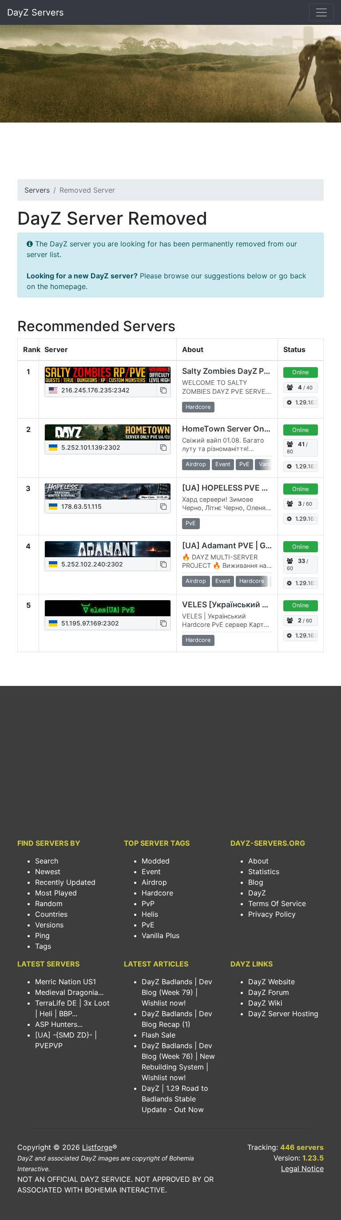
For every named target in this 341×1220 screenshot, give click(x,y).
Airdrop (154, 882)
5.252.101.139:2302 (89, 447)
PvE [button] (244, 464)
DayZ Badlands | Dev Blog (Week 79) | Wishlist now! (177, 992)
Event (151, 871)
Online (300, 372)
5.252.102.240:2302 (91, 564)
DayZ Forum (268, 992)
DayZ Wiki (265, 1002)
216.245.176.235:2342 (94, 390)
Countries (51, 914)
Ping (42, 935)
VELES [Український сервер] (237, 604)
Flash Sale (158, 1034)
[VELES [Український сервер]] (107, 608)
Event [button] (222, 464)
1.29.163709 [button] (306, 402)
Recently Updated (65, 882)
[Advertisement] (170, 153)
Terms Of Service (277, 903)
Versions (49, 924)
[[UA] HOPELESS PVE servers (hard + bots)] (107, 491)
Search (46, 860)
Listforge (97, 1147)
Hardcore (157, 892)
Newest (47, 871)
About (258, 860)
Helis (150, 914)
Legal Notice (302, 1168)
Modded (156, 860)
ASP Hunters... (59, 1024)
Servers (37, 190)
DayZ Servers (35, 12)
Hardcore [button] (198, 407)
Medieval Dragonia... (69, 992)
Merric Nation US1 (65, 981)
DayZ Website (271, 981)
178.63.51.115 (80, 506)
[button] (163, 390)
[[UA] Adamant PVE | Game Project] (107, 549)
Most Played (56, 892)
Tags (43, 946)
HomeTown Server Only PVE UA (241, 428)
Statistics (263, 871)
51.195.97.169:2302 (89, 623)
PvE (148, 924)
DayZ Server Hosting (283, 1013)
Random (49, 903)
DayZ (257, 892)
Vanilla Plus (160, 935)
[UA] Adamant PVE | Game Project (246, 545)
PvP (148, 903)
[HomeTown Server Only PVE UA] (107, 432)
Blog (255, 882)
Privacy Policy (272, 914)
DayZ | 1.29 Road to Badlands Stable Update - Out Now (175, 1099)
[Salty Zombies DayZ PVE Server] (107, 375)
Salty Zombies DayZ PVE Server (241, 371)
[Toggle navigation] (321, 12)
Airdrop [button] (196, 464)
